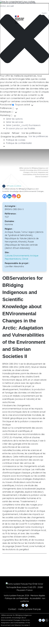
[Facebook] (43, 620)
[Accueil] (3, 186)
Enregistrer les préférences (14, 136)
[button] (24, 38)
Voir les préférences (31, 133)
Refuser (15, 133)
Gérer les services (14, 122)
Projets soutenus (14, 186)
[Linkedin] (9, 196)
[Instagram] (14, 196)
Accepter (5, 133)
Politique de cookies (15, 140)
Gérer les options (14, 118)
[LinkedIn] (40, 620)
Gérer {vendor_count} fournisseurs (23, 125)
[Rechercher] (46, 620)
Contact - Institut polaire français (24, 609)
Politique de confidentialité (19, 143)
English (44, 13)
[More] (19, 196)
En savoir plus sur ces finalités (20, 128)
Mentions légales (38, 595)
